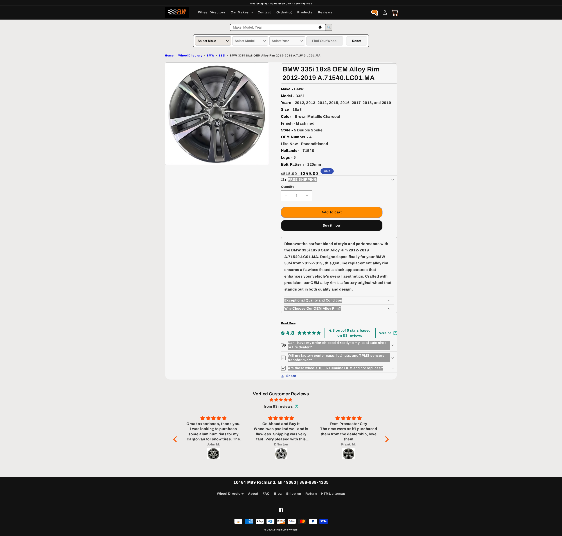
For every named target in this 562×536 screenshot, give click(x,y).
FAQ (266, 493)
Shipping (293, 493)
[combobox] (278, 27)
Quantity (287, 186)
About (253, 493)
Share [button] (291, 376)
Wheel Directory (230, 493)
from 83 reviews (278, 406)
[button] (241, 12)
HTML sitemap (333, 493)
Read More (288, 323)
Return (311, 493)
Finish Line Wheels (285, 530)
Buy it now (331, 225)
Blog (278, 493)
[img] (281, 400)
